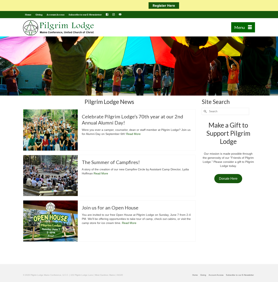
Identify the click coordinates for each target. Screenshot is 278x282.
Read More (133, 133)
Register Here (164, 5)
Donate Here (228, 178)
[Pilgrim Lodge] (59, 27)
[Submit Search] (205, 111)
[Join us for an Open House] (50, 220)
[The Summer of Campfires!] (50, 175)
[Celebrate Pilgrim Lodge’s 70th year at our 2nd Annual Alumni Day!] (50, 129)
